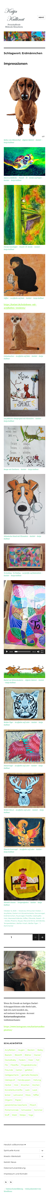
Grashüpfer (37, 916)
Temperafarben (10, 923)
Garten (19, 1070)
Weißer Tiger (33, 923)
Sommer (38, 1110)
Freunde (9, 1070)
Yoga (30, 1115)
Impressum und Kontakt (15, 1174)
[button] (24, 617)
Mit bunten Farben (34, 911)
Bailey (40, 1050)
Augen (21, 1050)
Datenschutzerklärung (14, 1168)
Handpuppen (24, 1080)
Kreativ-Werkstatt (12, 1156)
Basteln (8, 1055)
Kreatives (22, 911)
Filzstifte (28, 916)
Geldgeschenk (12, 1075)
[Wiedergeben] (7, 651)
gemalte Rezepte (29, 1075)
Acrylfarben (10, 1050)
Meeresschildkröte (15, 918)
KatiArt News (10, 1162)
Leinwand (18, 1095)
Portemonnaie (12, 1110)
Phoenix (14, 921)
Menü (41, 17)
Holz (5, 918)
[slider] (23, 651)
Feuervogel (20, 916)
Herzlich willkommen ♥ (15, 1145)
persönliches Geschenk (16, 1105)
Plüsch (33, 1105)
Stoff (7, 1115)
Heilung (37, 1080)
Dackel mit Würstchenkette (23, 913)
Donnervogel (40, 913)
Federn (22, 1060)
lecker (8, 1095)
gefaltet (28, 1070)
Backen (31, 1050)
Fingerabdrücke (29, 1065)
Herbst (8, 1085)
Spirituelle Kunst (12, 1150)
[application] (24, 617)
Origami (8, 1100)
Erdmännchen (9, 916)
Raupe (20, 921)
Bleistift (18, 1055)
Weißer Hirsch (21, 923)
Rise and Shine (29, 921)
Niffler (25, 918)
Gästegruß (10, 1080)
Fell (37, 1060)
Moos (28, 1095)
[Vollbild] (42, 651)
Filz (6, 1065)
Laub (34, 1090)
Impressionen (15, 64)
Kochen (36, 1085)
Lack (27, 1090)
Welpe (23, 1115)
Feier (30, 1060)
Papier (18, 1100)
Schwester (26, 1110)
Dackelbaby (10, 1060)
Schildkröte (40, 921)
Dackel (37, 1055)
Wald (14, 1115)
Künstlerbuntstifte (13, 1090)
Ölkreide (32, 918)
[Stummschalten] (38, 651)
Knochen (25, 1085)
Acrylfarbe (8, 913)
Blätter (28, 1055)
